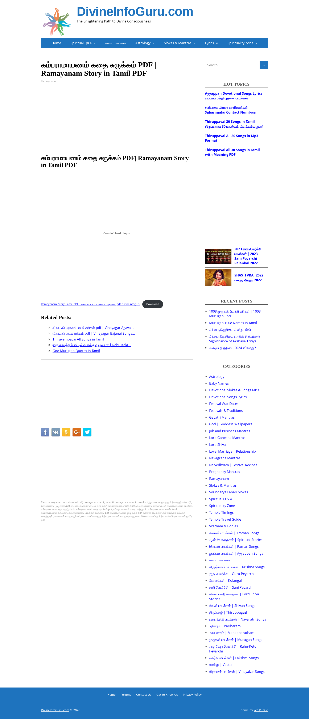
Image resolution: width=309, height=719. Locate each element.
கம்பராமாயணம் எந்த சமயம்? (151, 506)
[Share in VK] (56, 432)
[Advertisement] (117, 118)
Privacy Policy (192, 695)
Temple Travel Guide (225, 519)
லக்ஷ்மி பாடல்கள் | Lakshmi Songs (234, 658)
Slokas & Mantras (177, 43)
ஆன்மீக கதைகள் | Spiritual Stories (236, 539)
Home (56, 43)
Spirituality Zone (240, 43)
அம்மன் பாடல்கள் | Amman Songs (234, 533)
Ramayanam (48, 81)
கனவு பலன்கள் (115, 43)
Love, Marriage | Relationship (232, 451)
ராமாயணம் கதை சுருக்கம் (66, 516)
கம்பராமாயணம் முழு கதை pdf (126, 513)
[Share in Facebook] (45, 432)
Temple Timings (221, 512)
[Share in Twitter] (87, 432)
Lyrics (209, 43)
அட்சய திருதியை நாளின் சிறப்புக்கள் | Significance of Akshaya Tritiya (236, 338)
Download (152, 304)
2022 (254, 263)
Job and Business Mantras (229, 431)
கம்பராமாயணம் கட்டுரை (179, 506)
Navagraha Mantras (224, 458)
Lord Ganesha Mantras (227, 437)
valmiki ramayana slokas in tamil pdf (127, 502)
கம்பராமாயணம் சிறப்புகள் (54, 513)
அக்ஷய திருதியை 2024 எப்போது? (232, 348)
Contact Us (143, 695)
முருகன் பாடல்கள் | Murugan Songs (235, 639)
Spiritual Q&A (81, 43)
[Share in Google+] (77, 432)
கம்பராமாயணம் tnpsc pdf (121, 506)
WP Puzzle (261, 710)
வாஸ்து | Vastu (220, 664)
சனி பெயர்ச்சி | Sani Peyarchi (231, 587)
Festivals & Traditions (226, 410)
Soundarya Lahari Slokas (228, 492)
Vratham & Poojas (223, 526)
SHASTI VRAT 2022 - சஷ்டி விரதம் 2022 (248, 277)
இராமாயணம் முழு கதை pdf (55, 506)
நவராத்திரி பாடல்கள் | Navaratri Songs (237, 619)
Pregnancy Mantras (224, 471)
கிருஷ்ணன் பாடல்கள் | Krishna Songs (237, 567)
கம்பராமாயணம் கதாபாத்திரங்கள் (58, 509)
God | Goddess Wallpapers (230, 424)
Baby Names (219, 383)
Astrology (143, 43)
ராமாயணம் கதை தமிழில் (94, 516)
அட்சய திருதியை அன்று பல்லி (230, 329)
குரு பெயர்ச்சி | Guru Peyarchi (232, 573)
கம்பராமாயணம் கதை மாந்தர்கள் (130, 509)
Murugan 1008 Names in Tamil (233, 323)
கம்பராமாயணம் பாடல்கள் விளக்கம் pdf (89, 513)
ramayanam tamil (94, 502)
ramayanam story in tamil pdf (65, 502)
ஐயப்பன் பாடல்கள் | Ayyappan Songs (236, 553)
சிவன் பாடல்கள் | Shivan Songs (232, 605)
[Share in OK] (66, 432)
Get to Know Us (167, 695)
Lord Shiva (217, 444)
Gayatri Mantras (222, 417)
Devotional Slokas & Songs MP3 (234, 390)
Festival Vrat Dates (224, 403)
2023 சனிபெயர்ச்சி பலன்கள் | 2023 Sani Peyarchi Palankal (247, 256)
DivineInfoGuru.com (135, 11)
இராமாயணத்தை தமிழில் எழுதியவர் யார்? (170, 502)
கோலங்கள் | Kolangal (225, 580)
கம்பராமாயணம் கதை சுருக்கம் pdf (94, 509)
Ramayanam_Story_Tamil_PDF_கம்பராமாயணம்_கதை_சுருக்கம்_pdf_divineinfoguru (90, 304)
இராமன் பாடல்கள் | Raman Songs (234, 546)
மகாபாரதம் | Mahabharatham (231, 632)
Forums (126, 695)
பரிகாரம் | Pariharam (225, 626)
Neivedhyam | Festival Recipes (233, 465)
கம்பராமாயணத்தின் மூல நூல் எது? (89, 506)
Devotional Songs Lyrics (228, 397)
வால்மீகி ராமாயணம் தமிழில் (149, 516)
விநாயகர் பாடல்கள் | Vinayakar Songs (237, 671)
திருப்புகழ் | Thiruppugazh (228, 612)
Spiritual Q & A (220, 499)
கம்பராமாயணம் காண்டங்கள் (163, 509)
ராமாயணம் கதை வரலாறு (121, 516)
